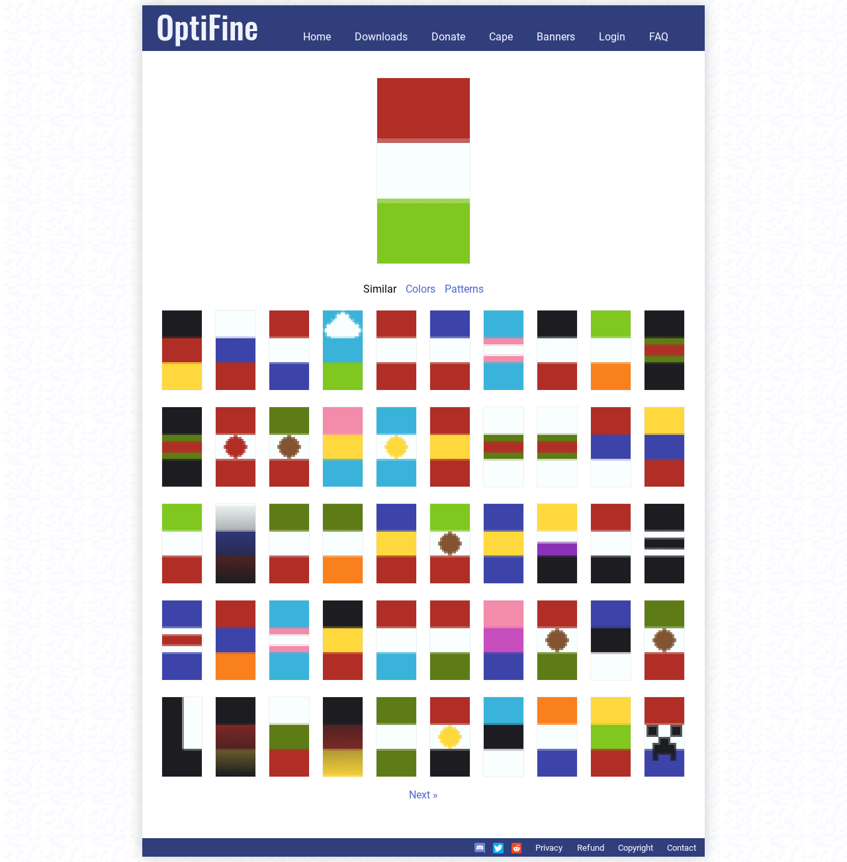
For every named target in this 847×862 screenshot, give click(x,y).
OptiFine (207, 26)
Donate (448, 36)
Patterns (464, 289)
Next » (423, 795)
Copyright (635, 848)
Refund (590, 848)
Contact (681, 848)
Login (612, 36)
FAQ (658, 36)
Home (317, 36)
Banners (556, 36)
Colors (420, 289)
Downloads (381, 36)
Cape (501, 36)
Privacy (548, 848)
